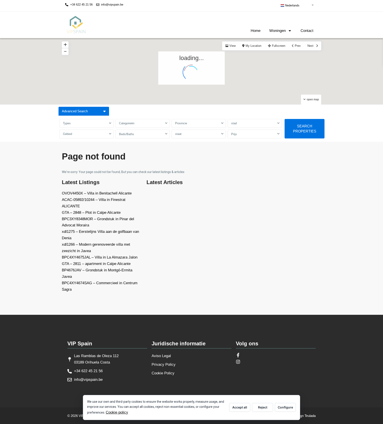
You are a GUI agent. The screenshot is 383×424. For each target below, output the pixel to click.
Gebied (67, 134)
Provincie (181, 123)
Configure (285, 407)
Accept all (239, 407)
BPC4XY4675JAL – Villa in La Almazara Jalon (99, 257)
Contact (307, 31)
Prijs (234, 134)
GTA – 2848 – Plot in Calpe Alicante (91, 212)
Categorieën (126, 123)
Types (67, 123)
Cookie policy (117, 412)
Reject (262, 407)
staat (178, 134)
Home (255, 31)
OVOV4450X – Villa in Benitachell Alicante (97, 193)
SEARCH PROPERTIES (304, 128)
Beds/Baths (126, 134)
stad (234, 123)
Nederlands (291, 5)
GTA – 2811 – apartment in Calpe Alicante (96, 264)
